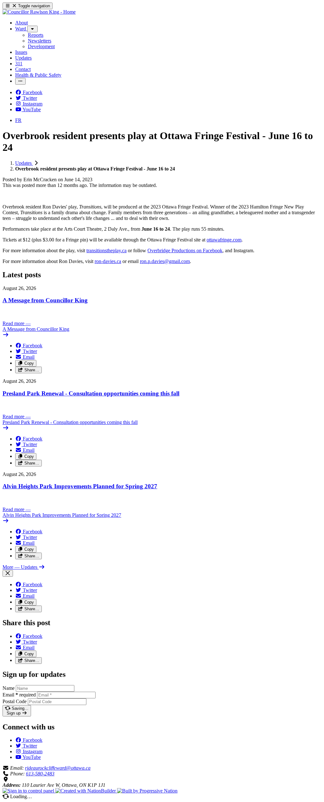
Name (9, 688)
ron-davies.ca (108, 261)
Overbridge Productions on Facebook (184, 250)
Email (19, 694)
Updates (24, 163)
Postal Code (15, 701)
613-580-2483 (40, 773)
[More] (32, 29)
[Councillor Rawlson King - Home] (39, 12)
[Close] (8, 573)
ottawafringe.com (224, 239)
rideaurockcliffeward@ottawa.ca (57, 768)
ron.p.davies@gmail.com (165, 261)
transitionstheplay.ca (106, 250)
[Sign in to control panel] (29, 790)
